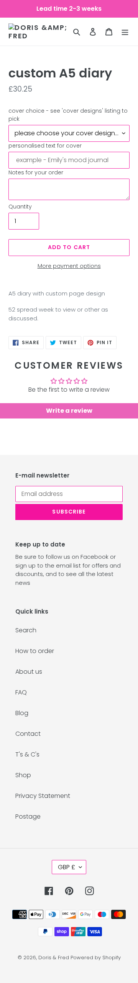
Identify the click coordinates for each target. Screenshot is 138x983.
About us (28, 671)
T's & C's (27, 754)
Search (25, 630)
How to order (34, 651)
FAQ (21, 692)
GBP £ (66, 867)
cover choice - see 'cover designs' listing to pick (68, 115)
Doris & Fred (53, 957)
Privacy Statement (42, 795)
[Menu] (125, 31)
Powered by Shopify (96, 957)
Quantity (20, 206)
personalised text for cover (45, 145)
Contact (28, 733)
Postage (28, 816)
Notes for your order (35, 172)
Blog (21, 713)
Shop (23, 775)
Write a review (69, 410)
